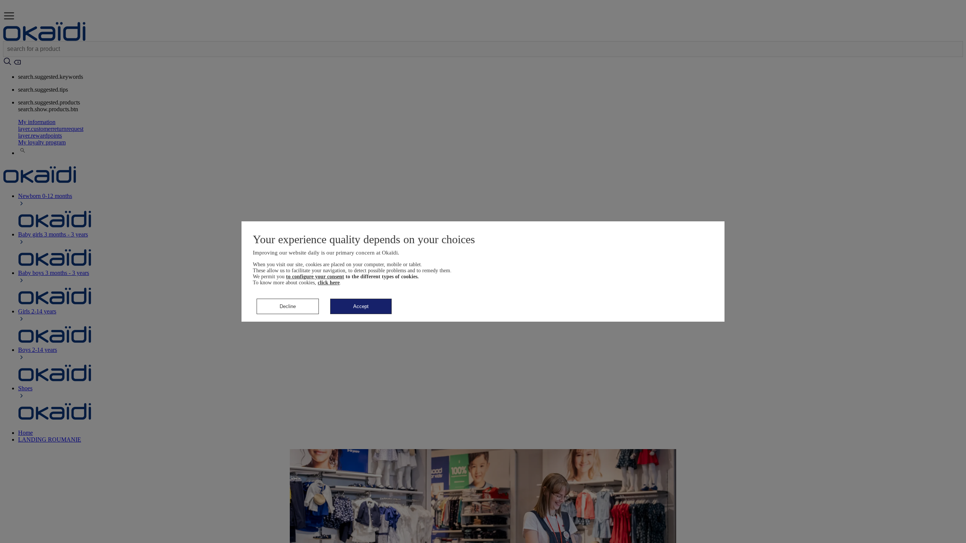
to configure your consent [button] (315, 276)
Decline (288, 306)
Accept (361, 306)
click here (329, 282)
